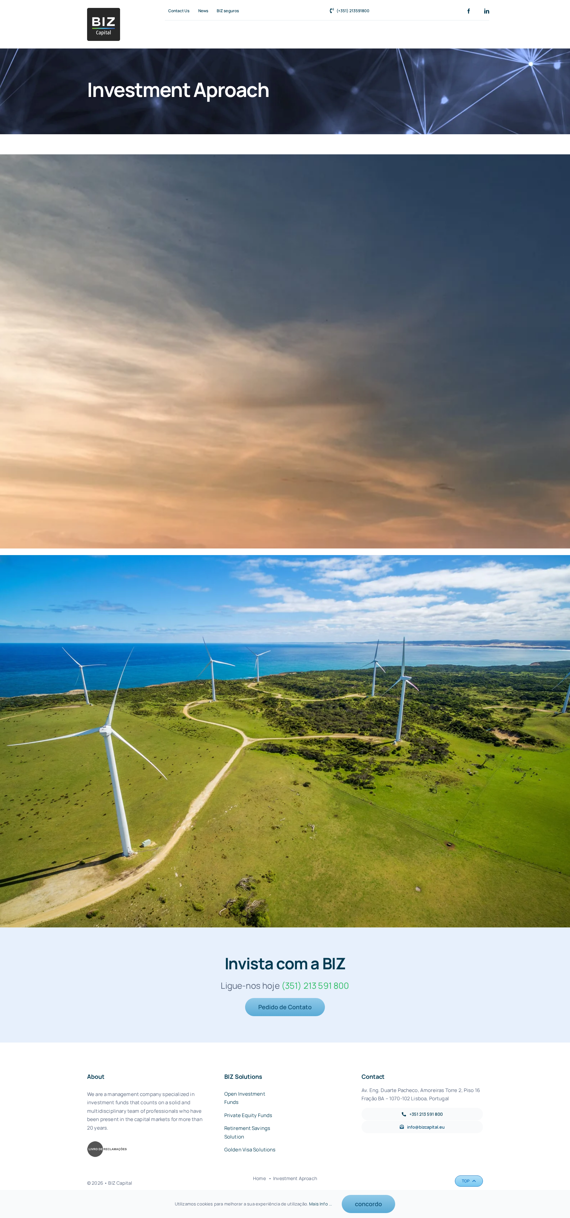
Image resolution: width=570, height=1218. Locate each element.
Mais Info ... (320, 1204)
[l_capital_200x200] (103, 11)
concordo (368, 1204)
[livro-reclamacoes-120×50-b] (107, 1144)
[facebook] (468, 11)
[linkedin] (486, 11)
